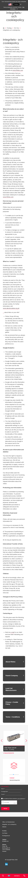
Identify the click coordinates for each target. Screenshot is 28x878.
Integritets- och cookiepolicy (9, 824)
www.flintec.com (17, 70)
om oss (16, 28)
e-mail (12, 632)
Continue (16, 4)
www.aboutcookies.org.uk (11, 308)
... (3, 312)
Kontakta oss (5, 841)
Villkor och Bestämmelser (8, 822)
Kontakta (4, 830)
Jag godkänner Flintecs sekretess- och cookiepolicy (14, 798)
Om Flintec (4, 833)
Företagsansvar (6, 835)
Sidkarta (4, 826)
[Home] (3, 28)
